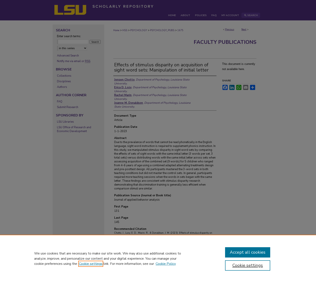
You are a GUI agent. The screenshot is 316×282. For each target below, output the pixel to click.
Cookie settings (91, 263)
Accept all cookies (247, 252)
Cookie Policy (166, 263)
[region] (158, 258)
